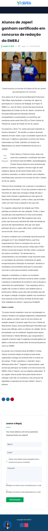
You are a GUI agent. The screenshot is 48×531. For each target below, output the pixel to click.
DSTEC (29, 520)
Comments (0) (35, 46)
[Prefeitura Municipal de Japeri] (24, 3)
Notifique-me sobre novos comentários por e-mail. (23, 485)
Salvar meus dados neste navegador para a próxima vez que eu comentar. (24, 460)
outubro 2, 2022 (8, 46)
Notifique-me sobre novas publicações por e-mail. (23, 492)
